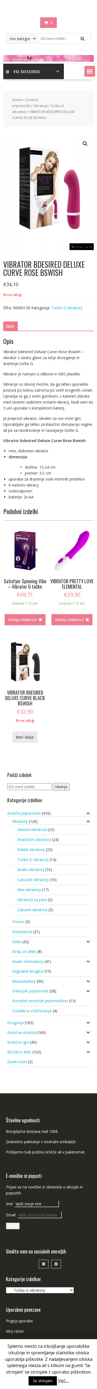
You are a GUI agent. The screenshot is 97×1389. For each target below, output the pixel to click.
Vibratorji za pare (32, 899)
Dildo (16, 941)
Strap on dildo (24, 951)
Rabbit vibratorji (31, 849)
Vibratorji (40, 105)
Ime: (10, 1203)
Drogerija (15, 1022)
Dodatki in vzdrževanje (32, 1010)
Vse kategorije (26, 71)
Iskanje (61, 786)
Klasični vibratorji (32, 829)
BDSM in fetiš (19, 1052)
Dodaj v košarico (22, 619)
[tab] (10, 326)
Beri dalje (25, 737)
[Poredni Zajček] (48, 60)
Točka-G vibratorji (66, 307)
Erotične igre (18, 1042)
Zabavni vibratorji (32, 909)
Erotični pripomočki (24, 813)
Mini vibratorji (29, 889)
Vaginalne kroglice (27, 971)
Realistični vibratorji (34, 839)
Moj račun (15, 1331)
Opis (10, 326)
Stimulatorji (22, 931)
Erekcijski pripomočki (30, 991)
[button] (89, 71)
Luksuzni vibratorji (33, 879)
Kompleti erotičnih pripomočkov (40, 1000)
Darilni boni (17, 1061)
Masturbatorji (24, 981)
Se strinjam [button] (43, 1380)
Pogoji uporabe (19, 1320)
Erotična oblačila (21, 1032)
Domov (17, 99)
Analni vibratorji (30, 869)
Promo (18, 921)
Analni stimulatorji (27, 961)
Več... (63, 1381)
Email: (11, 1214)
